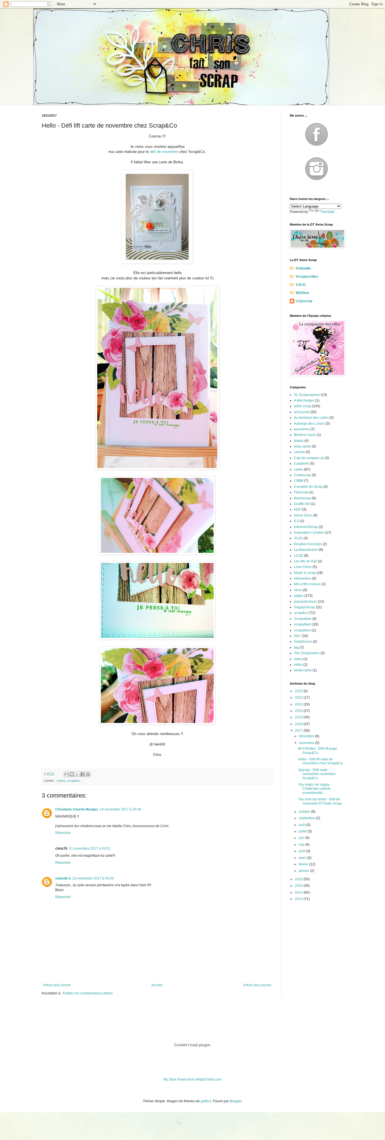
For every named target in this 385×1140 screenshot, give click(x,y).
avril (302, 851)
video (298, 659)
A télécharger (304, 400)
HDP (297, 509)
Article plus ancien (257, 985)
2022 (299, 698)
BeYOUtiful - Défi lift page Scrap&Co (317, 750)
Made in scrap (305, 573)
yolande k (63, 878)
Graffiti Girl (302, 504)
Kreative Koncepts (308, 544)
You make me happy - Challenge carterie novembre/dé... (314, 789)
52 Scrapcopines (307, 395)
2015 (299, 886)
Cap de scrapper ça (309, 458)
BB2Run (302, 293)
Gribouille (303, 268)
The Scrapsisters (307, 653)
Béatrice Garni (305, 435)
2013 (299, 899)
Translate (327, 212)
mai (302, 845)
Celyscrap (304, 301)
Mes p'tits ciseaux (307, 584)
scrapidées (302, 630)
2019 (299, 717)
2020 (299, 711)
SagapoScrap (304, 607)
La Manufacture (306, 550)
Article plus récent (56, 985)
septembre (307, 818)
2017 (299, 730)
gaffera (206, 1101)
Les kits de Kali (305, 561)
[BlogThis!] (72, 774)
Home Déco (303, 515)
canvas (299, 452)
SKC (297, 636)
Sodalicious (303, 642)
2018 (299, 724)
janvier (304, 871)
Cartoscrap (302, 475)
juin (302, 838)
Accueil (157, 985)
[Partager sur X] (77, 774)
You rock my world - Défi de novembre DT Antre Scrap (320, 801)
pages (299, 596)
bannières (301, 429)
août (302, 825)
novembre (307, 743)
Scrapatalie (302, 619)
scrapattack (302, 624)
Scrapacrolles (307, 277)
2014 (299, 892)
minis (298, 590)
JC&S (298, 538)
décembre (307, 736)
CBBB (298, 481)
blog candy (302, 446)
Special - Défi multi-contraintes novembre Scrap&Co (317, 774)
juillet (303, 831)
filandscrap (302, 498)
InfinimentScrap (306, 527)
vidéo (298, 665)
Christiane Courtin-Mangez (76, 809)
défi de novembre (164, 152)
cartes (61, 780)
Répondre (63, 833)
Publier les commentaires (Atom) (88, 993)
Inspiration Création (309, 533)
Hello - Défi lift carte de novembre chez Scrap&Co (320, 761)
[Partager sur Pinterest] (88, 774)
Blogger (236, 1101)
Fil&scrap (301, 492)
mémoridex (302, 578)
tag (296, 647)
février (304, 864)
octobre (305, 812)
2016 (299, 879)
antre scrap (302, 406)
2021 (299, 704)
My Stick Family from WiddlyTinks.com (192, 1079)
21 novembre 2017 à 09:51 (89, 848)
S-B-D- (301, 285)
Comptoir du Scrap (308, 487)
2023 (299, 691)
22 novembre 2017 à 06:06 (93, 878)
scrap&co (73, 780)
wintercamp (303, 670)
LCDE (298, 556)
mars (303, 858)
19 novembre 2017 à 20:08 (120, 809)
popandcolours (305, 602)
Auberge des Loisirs (309, 424)
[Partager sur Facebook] (82, 774)
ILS (296, 521)
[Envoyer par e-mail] (66, 774)
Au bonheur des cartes (311, 418)
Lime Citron (303, 567)
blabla (299, 441)
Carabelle (301, 464)
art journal (301, 412)
